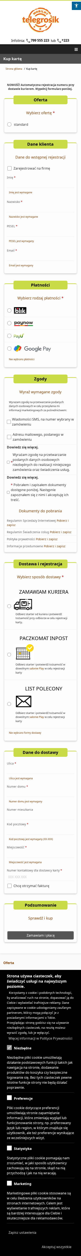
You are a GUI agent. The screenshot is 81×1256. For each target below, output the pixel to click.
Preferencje (23, 1098)
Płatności (40, 285)
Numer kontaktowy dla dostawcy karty (34, 870)
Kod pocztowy (17, 824)
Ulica (11, 763)
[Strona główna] (40, 20)
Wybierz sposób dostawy (40, 576)
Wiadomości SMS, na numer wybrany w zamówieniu (43, 422)
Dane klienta (40, 144)
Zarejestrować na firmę (32, 168)
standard (21, 124)
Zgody (40, 379)
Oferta (40, 100)
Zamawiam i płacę (41, 935)
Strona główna (14, 69)
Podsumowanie (40, 905)
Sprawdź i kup (40, 918)
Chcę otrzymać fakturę (31, 886)
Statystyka (23, 1148)
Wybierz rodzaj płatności (40, 297)
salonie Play (36, 668)
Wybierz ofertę (40, 112)
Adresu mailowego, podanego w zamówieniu (38, 437)
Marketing (22, 1184)
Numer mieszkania (20, 810)
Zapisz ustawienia (22, 1232)
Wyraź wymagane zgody (40, 391)
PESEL (12, 226)
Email (12, 250)
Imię (11, 177)
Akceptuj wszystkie (56, 1247)
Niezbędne (22, 1048)
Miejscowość (17, 847)
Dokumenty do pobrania (40, 510)
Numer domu (17, 786)
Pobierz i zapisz (60, 532)
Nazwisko (14, 202)
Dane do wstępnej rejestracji (40, 157)
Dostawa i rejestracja (40, 564)
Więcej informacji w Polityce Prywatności (40, 1038)
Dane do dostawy (40, 752)
